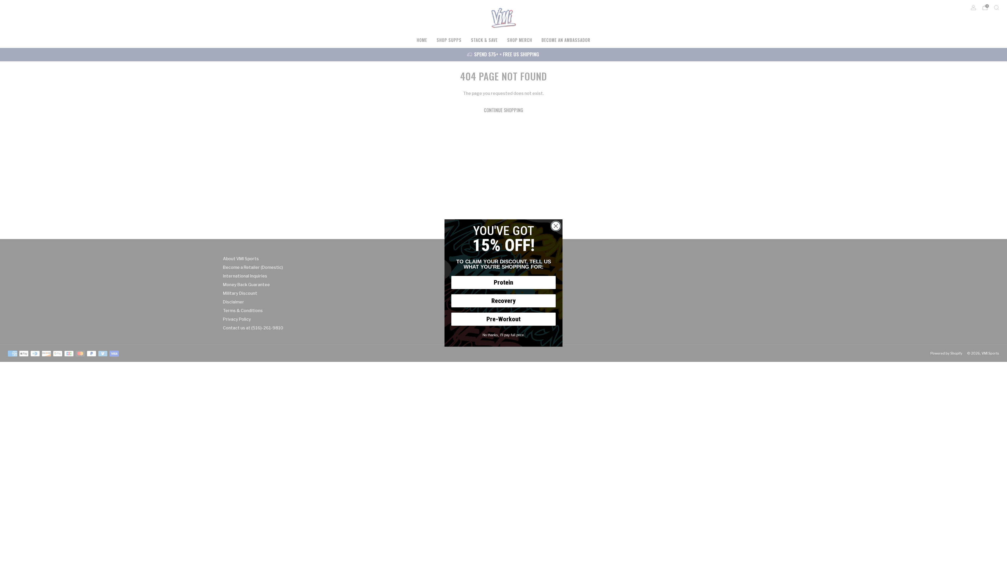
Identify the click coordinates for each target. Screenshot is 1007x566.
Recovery (503, 300)
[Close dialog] (555, 226)
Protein (503, 282)
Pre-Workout (503, 319)
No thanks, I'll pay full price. (504, 335)
